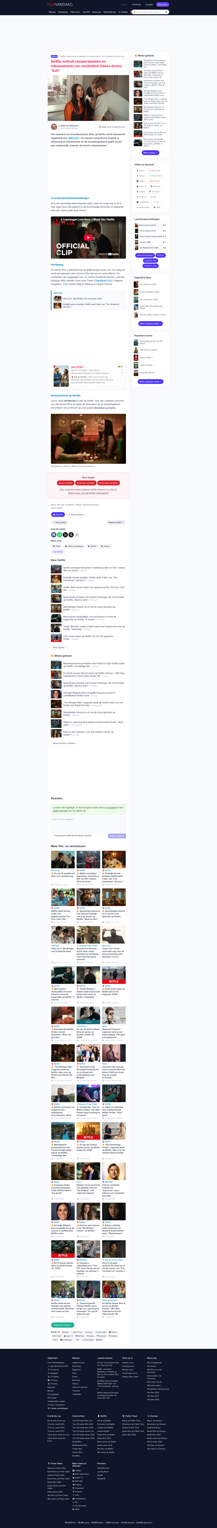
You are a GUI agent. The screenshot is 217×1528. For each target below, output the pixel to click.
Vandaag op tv (128, 1366)
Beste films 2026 (104, 1438)
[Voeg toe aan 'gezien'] (121, 369)
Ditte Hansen (94, 370)
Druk (65, 284)
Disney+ (90, 1332)
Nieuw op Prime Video (56, 1468)
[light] (131, 11)
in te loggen (110, 807)
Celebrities (76, 1394)
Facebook (54, 1370)
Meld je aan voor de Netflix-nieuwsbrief (88, 493)
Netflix (91, 477)
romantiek (82, 370)
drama (74, 370)
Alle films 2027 (153, 1396)
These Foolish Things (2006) (150, 236)
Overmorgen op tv (130, 1373)
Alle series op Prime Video (58, 1499)
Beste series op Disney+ (157, 1438)
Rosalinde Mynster (83, 373)
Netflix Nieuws (77, 515)
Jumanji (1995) (145, 242)
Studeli (100, 1475)
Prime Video (101, 1332)
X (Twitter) (54, 1377)
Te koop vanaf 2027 (56, 1431)
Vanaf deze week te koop (58, 1435)
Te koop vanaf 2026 (56, 1428)
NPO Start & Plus (82, 1474)
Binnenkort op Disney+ (156, 1424)
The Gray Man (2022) (147, 231)
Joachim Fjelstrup (101, 373)
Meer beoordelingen (145, 255)
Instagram (54, 1373)
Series (75, 1377)
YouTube (54, 1380)
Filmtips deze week (130, 1377)
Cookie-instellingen (59, 1408)
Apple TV (69, 1336)
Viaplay (91, 1336)
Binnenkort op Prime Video (58, 1471)
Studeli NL (101, 1479)
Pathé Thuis (77, 1332)
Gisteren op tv (128, 1363)
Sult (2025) (77, 367)
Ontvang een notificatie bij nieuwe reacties (72, 835)
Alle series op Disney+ (156, 1449)
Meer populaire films (149, 324)
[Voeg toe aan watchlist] (121, 372)
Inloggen (149, 4)
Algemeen (76, 1370)
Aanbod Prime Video (56, 1475)
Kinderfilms (76, 1442)
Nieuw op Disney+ (154, 1421)
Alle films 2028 (153, 1399)
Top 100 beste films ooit (82, 1421)
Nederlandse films (79, 1445)
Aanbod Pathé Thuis (130, 1428)
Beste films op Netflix (86, 483)
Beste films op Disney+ (156, 1431)
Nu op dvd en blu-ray (56, 1421)
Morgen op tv (127, 1370)
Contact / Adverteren (56, 1405)
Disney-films (77, 1452)
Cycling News (103, 1471)
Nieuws (50, 1391)
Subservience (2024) (147, 225)
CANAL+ (114, 1332)
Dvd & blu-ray (54, 1416)
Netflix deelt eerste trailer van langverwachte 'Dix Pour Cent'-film (107, 1395)
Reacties (59, 515)
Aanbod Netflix (103, 1431)
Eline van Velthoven (70, 126)
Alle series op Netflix (105, 1452)
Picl (77, 1340)
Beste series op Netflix (108, 483)
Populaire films (150, 261)
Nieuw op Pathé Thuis (131, 1421)
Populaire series (150, 266)
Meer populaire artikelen (64, 743)
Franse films (77, 1449)
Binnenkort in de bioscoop (158, 1389)
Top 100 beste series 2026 (83, 1438)
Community (136, 4)
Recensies (76, 1366)
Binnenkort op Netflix (105, 408)
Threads (53, 1384)
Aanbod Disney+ (154, 1428)
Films (58, 546)
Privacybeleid (53, 1394)
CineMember (67, 1340)
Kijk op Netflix (80, 377)
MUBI (100, 1340)
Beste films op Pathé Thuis (133, 1431)
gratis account (60, 811)
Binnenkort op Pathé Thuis (133, 1424)
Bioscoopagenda (154, 1363)
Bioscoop (76, 1380)
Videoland (102, 1336)
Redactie (51, 1387)
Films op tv (127, 1358)
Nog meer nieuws (61, 1325)
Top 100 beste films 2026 (82, 1428)
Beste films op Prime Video (58, 1479)
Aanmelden (162, 4)
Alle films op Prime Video (57, 1495)
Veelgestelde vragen (56, 1401)
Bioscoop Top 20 (154, 1382)
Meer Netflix (58, 647)
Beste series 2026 (104, 1445)
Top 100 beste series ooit (83, 1431)
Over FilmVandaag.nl (55, 1363)
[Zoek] (166, 12)
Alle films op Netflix (105, 1449)
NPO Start (57, 1336)
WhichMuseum (103, 1468)
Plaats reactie (117, 836)
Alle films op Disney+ (155, 1445)
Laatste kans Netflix (105, 1428)
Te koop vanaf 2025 (55, 1424)
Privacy (124, 4)
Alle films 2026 (153, 1392)
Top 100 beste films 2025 (82, 1424)
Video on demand (75, 546)
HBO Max (80, 1336)
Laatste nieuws (78, 1363)
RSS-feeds (52, 1398)
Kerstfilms (76, 1456)
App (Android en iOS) (59, 1366)
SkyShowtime (89, 1340)
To (86, 277)
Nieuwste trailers (154, 1385)
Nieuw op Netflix (66, 483)
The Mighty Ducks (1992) (149, 248)
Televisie (76, 1391)
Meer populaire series (149, 382)
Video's (107, 546)
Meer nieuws (149, 153)
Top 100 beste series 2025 (83, 1435)
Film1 (56, 1340)
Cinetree (114, 1336)
